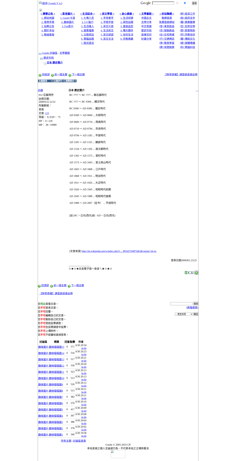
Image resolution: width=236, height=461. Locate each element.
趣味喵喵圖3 (56, 422)
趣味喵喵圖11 (56, 372)
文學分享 (146, 22)
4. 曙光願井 (126, 30)
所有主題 (66, 440)
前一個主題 (60, 74)
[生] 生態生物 (187, 26)
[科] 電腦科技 (187, 47)
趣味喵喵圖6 (56, 403)
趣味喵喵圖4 (56, 416)
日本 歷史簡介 (55, 62)
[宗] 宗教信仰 (187, 34)
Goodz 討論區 (49, 53)
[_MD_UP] (196, 271)
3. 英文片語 (107, 26)
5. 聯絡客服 (47, 34)
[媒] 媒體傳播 (187, 43)
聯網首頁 (167, 18)
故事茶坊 (146, 34)
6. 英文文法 (107, 38)
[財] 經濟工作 (187, 13)
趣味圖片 (43, 347)
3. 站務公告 (47, 26)
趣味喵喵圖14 (56, 353)
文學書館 (65, 53)
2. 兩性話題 (126, 22)
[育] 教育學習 (166, 43)
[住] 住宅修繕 (166, 34)
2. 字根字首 (107, 22)
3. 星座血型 (126, 26)
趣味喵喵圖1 (56, 434)
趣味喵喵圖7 (56, 397)
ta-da (83, 348)
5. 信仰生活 (126, 34)
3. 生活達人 (87, 26)
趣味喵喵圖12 (56, 365)
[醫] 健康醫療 (187, 22)
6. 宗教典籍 (126, 38)
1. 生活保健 (126, 18)
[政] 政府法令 (187, 18)
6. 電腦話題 (87, 38)
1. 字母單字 (107, 18)
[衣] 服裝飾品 (166, 30)
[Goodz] (40, 10)
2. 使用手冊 (47, 22)
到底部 (46, 74)
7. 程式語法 (87, 43)
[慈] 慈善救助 (187, 30)
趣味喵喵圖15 (56, 347)
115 (47, 113)
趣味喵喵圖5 (56, 409)
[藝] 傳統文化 (187, 38)
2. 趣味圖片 (67, 22)
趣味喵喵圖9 (56, 384)
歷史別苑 (146, 30)
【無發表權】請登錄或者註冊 (180, 74)
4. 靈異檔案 (87, 30)
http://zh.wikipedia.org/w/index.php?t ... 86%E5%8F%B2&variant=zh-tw (119, 251)
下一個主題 (78, 74)
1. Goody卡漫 (67, 18)
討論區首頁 (79, 440)
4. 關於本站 (47, 30)
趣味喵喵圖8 (56, 390)
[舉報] (189, 271)
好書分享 (146, 38)
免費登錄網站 (167, 22)
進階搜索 (192, 307)
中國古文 (146, 18)
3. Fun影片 (68, 26)
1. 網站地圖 (47, 18)
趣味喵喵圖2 (56, 428)
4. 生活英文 (107, 30)
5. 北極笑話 (87, 34)
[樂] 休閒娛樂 (166, 47)
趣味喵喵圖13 (56, 359)
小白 (40, 90)
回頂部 (45, 285)
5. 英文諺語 (107, 34)
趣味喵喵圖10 (56, 378)
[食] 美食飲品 (166, 26)
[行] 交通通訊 (166, 38)
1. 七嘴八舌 (87, 18)
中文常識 (146, 26)
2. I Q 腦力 (87, 22)
